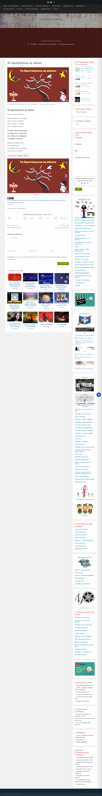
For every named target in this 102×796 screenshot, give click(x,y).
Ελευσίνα (55, 9)
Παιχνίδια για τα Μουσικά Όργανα (84, 262)
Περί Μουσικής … (79, 572)
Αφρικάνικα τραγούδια (81, 548)
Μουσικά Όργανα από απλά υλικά (84, 264)
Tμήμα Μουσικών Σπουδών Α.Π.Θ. (84, 760)
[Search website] (99, 12)
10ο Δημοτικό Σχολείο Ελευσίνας (84, 694)
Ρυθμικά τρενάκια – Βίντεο (82, 256)
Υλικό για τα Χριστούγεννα (82, 280)
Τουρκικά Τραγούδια (80, 546)
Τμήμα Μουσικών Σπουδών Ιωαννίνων (82, 776)
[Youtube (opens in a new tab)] (51, 2)
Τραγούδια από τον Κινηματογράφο (84, 447)
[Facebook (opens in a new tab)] (48, 2)
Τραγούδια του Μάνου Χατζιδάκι (84, 419)
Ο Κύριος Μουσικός (51, 19)
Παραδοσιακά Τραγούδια (81, 469)
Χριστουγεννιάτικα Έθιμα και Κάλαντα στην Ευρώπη (14, 284)
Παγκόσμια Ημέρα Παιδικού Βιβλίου (84, 267)
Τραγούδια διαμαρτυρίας (81, 459)
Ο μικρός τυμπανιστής (46, 324)
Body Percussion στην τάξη (82, 253)
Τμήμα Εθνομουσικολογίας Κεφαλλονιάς (82, 772)
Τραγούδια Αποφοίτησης (81, 456)
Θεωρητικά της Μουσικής (31, 9)
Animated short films (80, 649)
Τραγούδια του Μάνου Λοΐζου (83, 425)
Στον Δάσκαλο (84, 91)
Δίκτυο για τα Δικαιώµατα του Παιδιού (83, 463)
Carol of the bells (61, 305)
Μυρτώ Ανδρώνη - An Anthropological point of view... (85, 719)
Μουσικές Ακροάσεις (8, 9)
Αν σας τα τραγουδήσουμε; (82, 466)
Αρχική (5, 6)
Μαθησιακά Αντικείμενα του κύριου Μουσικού (84, 232)
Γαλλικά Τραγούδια (80, 532)
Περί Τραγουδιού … (80, 581)
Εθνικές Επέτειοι (80, 6)
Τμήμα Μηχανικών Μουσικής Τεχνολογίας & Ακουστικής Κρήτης (83, 780)
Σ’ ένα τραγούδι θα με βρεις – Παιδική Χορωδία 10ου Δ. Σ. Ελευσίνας (87, 68)
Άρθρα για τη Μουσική (26, 6)
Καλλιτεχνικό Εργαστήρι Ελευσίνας (84, 685)
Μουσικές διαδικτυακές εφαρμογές (84, 223)
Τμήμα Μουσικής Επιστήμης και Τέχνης (83, 763)
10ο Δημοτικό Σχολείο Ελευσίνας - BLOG (84, 697)
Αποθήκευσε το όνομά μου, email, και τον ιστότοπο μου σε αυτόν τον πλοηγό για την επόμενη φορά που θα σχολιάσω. (37, 258)
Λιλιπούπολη (78, 438)
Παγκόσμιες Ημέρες (80, 270)
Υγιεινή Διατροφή (79, 444)
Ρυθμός (77, 246)
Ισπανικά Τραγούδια (80, 534)
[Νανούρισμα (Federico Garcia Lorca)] (77, 84)
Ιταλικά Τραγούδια (80, 537)
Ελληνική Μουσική (45, 9)
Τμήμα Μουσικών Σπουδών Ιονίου (84, 766)
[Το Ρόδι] (77, 77)
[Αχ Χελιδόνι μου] (77, 99)
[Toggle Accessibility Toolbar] (98, 394)
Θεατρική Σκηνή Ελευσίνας (82, 692)
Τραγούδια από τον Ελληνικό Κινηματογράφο (83, 450)
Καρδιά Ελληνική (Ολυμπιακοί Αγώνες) (83, 276)
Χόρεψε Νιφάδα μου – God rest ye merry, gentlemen (61, 287)
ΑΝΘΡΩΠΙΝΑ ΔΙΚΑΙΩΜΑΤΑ (82, 273)
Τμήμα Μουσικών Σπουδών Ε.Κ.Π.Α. (85, 757)
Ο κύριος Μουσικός (13, 6)
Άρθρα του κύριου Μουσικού (82, 570)
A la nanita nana (61, 324)
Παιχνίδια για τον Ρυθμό (81, 259)
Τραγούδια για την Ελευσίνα (82, 414)
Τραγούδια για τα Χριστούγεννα (27, 104)
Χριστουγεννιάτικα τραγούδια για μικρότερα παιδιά (30, 284)
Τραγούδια (19, 9)
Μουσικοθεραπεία (79, 578)
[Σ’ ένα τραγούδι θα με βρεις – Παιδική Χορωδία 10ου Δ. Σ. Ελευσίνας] (77, 69)
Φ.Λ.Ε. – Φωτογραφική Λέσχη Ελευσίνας (82, 723)
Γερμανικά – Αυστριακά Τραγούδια (84, 540)
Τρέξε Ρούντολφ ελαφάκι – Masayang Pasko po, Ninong (30, 304)
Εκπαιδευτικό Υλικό (68, 6)
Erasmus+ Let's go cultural (82, 701)
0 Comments (42, 104)
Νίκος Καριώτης (80, 739)
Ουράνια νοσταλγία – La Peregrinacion (30, 325)
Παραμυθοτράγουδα (80, 436)
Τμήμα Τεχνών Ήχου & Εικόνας (83, 769)
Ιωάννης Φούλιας (80, 784)
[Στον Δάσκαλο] (77, 92)
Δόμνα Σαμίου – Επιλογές (82, 476)
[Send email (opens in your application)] (53, 2)
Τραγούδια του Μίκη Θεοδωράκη (84, 422)
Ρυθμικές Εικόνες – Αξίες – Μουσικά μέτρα (82, 250)
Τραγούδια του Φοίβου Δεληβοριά (84, 430)
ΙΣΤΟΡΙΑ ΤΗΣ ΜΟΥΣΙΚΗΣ (42, 6)
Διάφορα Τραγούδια (80, 416)
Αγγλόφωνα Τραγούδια (81, 529)
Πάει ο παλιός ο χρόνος (46, 305)
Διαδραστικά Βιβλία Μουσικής (83, 228)
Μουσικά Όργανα (56, 6)
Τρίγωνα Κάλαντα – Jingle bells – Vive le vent (46, 287)
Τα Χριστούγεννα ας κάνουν (66, 44)
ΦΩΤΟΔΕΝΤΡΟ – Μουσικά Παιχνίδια (84, 225)
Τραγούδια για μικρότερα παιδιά (84, 433)
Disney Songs (78, 454)
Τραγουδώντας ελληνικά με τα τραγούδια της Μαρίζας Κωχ (83, 473)
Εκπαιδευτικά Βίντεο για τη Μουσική (82, 239)
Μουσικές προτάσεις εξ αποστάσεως (85, 220)
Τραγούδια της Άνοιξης (81, 441)
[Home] (28, 44)
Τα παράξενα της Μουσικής (82, 583)
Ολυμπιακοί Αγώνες (80, 482)
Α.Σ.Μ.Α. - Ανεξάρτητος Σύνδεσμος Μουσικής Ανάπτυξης (84, 688)
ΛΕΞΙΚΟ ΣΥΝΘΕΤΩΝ (81, 742)
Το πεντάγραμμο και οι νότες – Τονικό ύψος (83, 243)
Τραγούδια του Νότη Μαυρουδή (83, 427)
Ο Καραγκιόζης (79, 282)
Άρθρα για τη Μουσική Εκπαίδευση (84, 575)
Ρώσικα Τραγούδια (80, 543)
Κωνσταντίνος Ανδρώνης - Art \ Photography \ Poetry (83, 715)
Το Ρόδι (83, 76)
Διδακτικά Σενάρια (80, 235)
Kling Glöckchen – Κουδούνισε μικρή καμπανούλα (14, 306)
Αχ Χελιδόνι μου (85, 98)
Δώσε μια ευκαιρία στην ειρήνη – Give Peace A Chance (14, 324)
